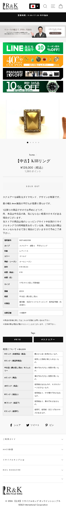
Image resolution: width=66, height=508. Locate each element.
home (32, 154)
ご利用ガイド (9, 439)
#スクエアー (48, 339)
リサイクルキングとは (14, 460)
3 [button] (33, 143)
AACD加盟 (8, 449)
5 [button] (39, 143)
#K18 (17, 339)
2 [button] (31, 143)
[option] (33, 15)
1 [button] (28, 143)
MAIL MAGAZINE (12, 470)
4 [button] (36, 143)
